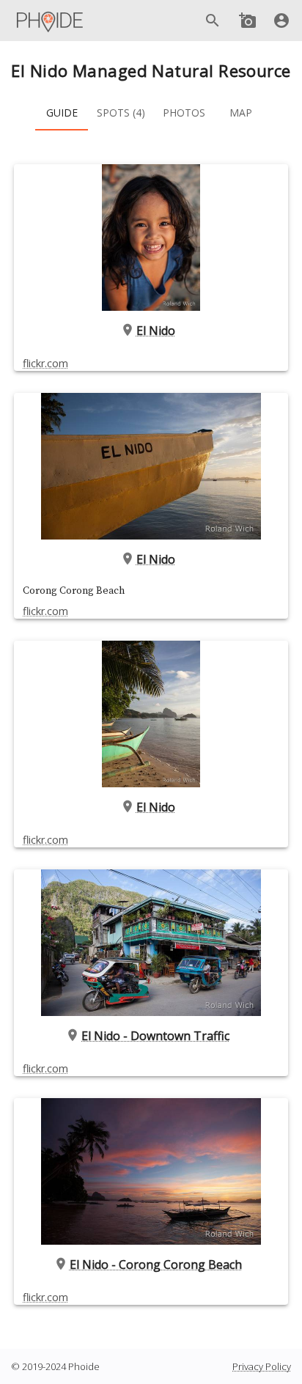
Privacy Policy (261, 1366)
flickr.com (45, 363)
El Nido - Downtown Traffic (155, 1036)
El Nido (155, 331)
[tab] (61, 112)
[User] (281, 20)
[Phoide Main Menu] (50, 20)
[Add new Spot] (247, 20)
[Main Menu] (50, 20)
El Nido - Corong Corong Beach (156, 1264)
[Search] (212, 20)
